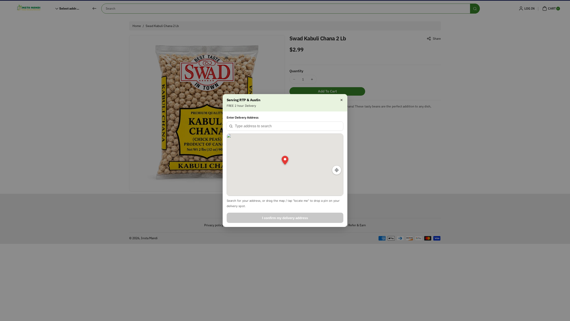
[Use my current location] (336, 170)
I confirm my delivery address (285, 218)
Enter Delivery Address (243, 117)
